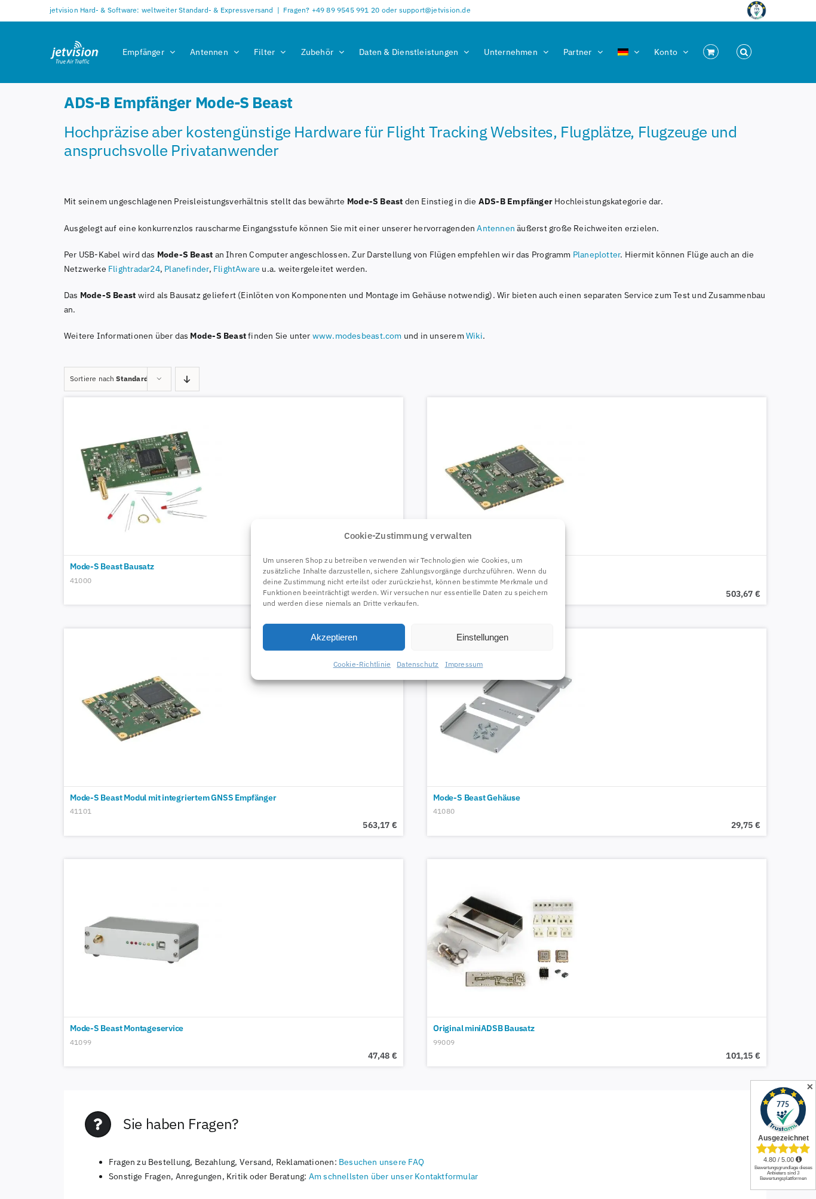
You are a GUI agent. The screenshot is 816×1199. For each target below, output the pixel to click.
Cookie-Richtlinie (362, 664)
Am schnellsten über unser (361, 1176)
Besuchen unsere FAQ (381, 1162)
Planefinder (186, 268)
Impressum (464, 664)
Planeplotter (597, 254)
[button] (744, 52)
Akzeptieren (334, 637)
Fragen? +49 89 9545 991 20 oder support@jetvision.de (377, 9)
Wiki (474, 335)
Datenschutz (417, 664)
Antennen (497, 228)
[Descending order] (187, 379)
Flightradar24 (134, 268)
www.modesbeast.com (357, 335)
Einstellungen (482, 637)
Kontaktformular (445, 1176)
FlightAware (236, 268)
